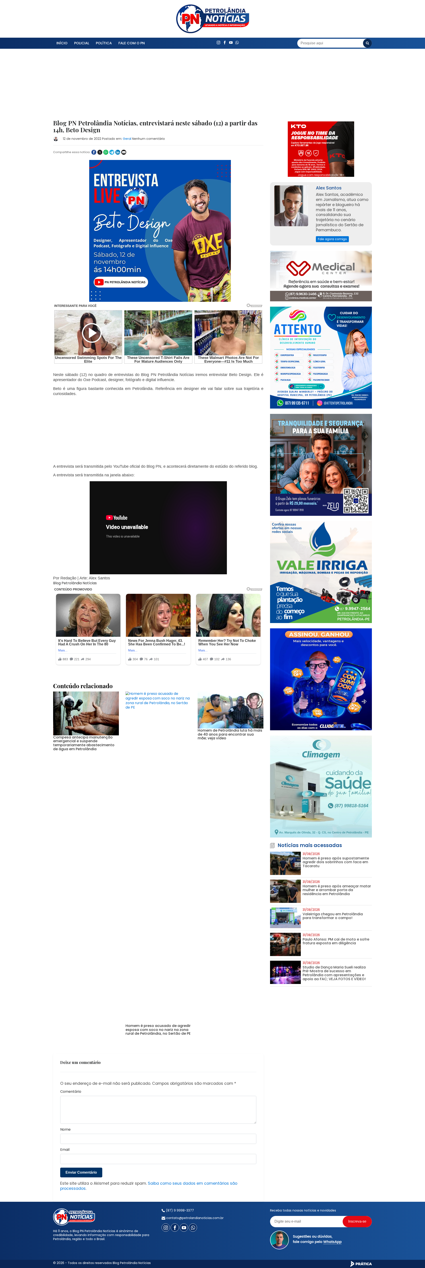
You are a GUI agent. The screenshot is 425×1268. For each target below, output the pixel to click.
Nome (65, 1129)
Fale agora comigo (332, 239)
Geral (127, 138)
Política (104, 43)
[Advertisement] (158, 87)
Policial (81, 43)
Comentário (70, 1091)
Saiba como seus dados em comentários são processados (148, 1186)
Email (65, 1149)
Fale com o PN (131, 43)
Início (62, 43)
